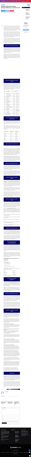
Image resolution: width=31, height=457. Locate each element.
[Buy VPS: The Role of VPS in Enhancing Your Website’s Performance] (23, 17)
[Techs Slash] (3, 1)
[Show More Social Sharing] (14, 10)
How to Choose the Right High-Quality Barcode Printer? (28, 10)
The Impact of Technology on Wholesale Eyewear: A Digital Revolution (28, 13)
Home (1, 452)
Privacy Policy (17, 452)
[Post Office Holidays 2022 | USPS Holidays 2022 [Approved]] (10, 399)
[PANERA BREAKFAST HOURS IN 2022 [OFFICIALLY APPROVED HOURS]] (17, 399)
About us (4, 452)
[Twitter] (1, 29)
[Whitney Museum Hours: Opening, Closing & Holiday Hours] (4, 399)
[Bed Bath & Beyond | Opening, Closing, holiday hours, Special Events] (10, 18)
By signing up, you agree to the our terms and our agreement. (26, 32)
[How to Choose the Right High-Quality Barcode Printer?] (23, 10)
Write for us (15, 453)
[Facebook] (1, 27)
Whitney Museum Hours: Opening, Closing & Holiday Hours (4, 402)
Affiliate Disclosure (12, 452)
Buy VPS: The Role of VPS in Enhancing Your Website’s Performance (28, 17)
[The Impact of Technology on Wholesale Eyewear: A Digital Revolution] (23, 13)
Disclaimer (21, 452)
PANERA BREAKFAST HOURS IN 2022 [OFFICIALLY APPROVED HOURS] (17, 403)
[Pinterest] (1, 32)
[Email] (1, 33)
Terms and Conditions (26, 452)
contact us (7, 452)
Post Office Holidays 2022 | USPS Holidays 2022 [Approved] (10, 402)
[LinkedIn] (1, 30)
